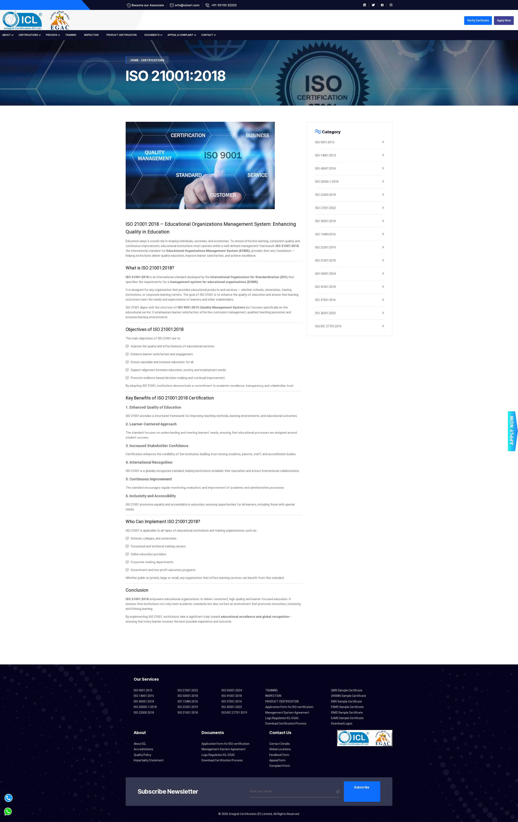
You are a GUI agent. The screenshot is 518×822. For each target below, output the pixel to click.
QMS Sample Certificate (346, 690)
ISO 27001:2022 (325, 208)
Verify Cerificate (478, 20)
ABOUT (6, 35)
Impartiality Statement (149, 760)
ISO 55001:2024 (325, 273)
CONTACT (207, 35)
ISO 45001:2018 (325, 168)
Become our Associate (147, 5)
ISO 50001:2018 (325, 221)
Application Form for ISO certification (289, 707)
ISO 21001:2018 (325, 260)
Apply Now (504, 20)
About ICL (140, 743)
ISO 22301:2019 (325, 247)
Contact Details (279, 743)
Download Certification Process (285, 723)
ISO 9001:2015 (324, 142)
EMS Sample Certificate (346, 701)
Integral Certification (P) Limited (250, 814)
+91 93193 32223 (223, 5)
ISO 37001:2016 (325, 300)
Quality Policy (142, 754)
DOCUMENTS (152, 35)
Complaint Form (279, 765)
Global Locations (280, 749)
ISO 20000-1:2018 (327, 181)
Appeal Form (277, 760)
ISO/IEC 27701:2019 (328, 326)
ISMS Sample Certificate (347, 712)
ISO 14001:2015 (325, 155)
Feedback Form (279, 754)
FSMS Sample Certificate (347, 707)
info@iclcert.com (187, 5)
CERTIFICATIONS (28, 35)
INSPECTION (91, 35)
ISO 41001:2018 (325, 287)
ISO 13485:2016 (325, 234)
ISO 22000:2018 (325, 195)
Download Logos (341, 723)
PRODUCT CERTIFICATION (121, 35)
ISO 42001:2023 (325, 313)
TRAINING (70, 35)
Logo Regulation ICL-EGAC (282, 718)
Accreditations (143, 749)
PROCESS (51, 35)
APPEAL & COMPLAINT (180, 35)
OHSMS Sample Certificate (348, 695)
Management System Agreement (287, 712)
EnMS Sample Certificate (347, 718)
